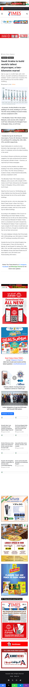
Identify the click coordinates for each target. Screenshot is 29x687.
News (7, 54)
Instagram (23, 264)
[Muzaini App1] (14, 307)
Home (3, 54)
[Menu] (2, 14)
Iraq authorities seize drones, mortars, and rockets (21, 444)
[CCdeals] (14, 340)
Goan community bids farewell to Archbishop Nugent (21, 462)
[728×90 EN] (14, 130)
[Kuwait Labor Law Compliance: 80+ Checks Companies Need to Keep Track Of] (7, 420)
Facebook (5, 266)
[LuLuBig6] (14, 286)
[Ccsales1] (14, 22)
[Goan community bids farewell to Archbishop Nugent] (21, 455)
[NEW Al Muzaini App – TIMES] (14, 36)
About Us (16, 676)
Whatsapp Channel (16, 266)
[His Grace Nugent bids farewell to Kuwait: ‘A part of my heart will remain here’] (21, 420)
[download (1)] (14, 3)
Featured (4, 57)
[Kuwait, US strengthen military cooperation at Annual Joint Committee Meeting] (7, 455)
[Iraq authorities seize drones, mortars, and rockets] (21, 437)
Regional (12, 54)
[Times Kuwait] (14, 13)
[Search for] (27, 14)
